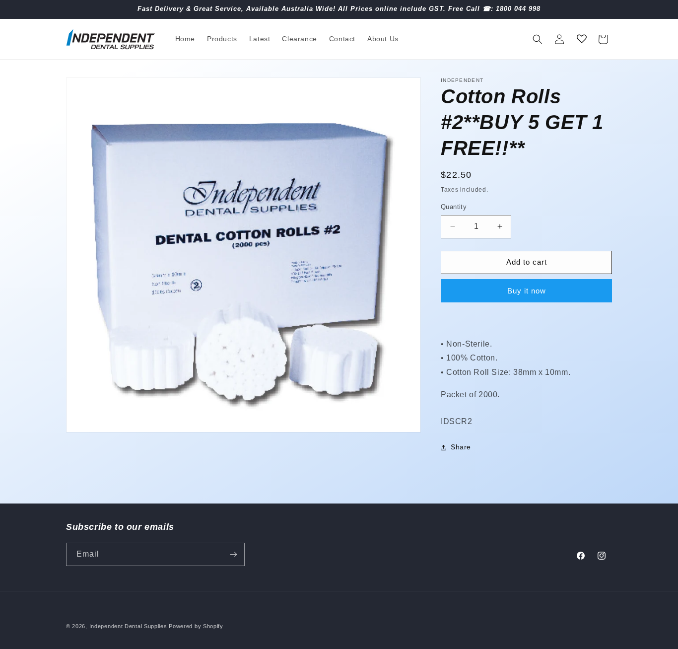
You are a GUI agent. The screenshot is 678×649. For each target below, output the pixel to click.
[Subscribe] (233, 554)
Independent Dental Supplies (128, 626)
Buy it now (526, 291)
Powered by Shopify (196, 626)
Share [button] (461, 447)
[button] (537, 39)
